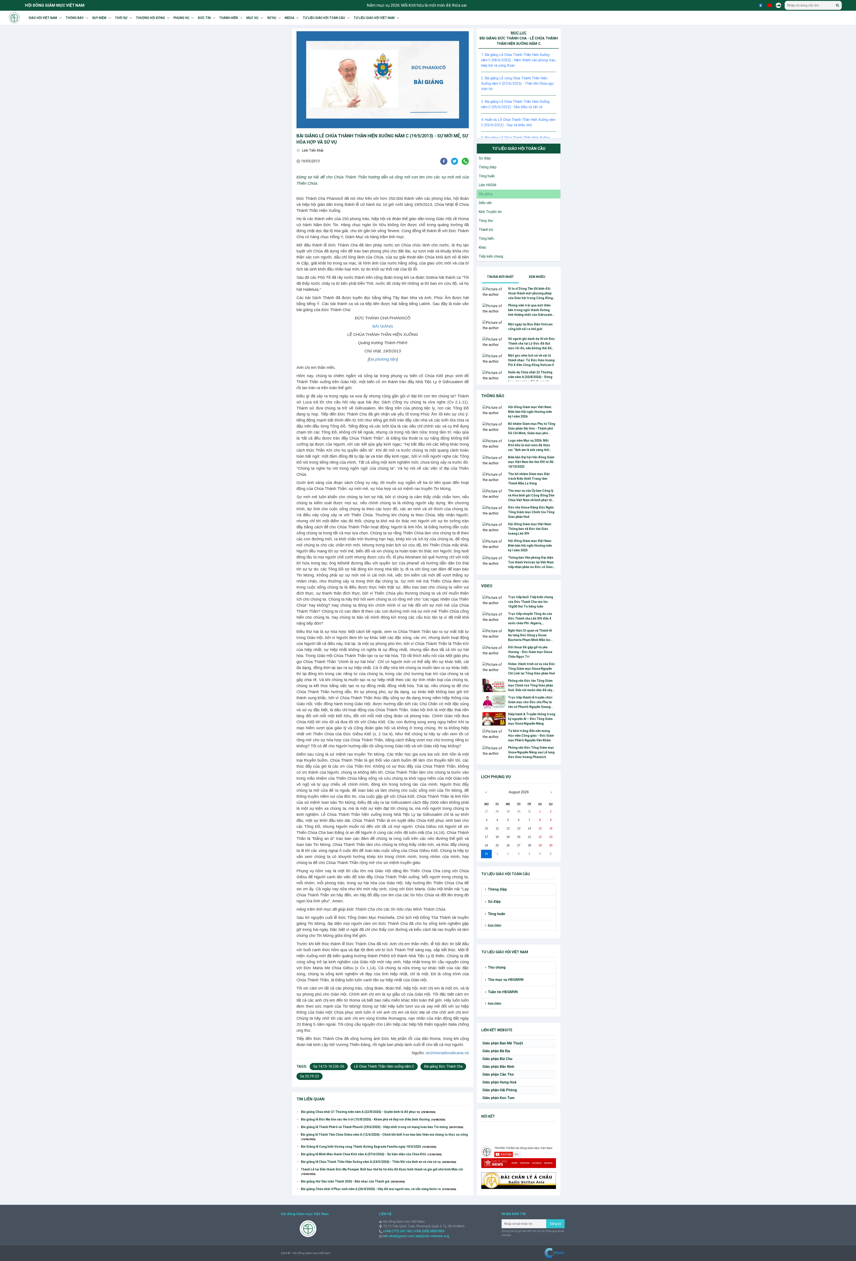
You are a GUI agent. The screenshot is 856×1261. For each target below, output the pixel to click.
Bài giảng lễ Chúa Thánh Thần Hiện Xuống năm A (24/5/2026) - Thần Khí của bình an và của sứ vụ (378, 1162)
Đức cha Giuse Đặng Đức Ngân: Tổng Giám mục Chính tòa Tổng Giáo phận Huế (531, 512)
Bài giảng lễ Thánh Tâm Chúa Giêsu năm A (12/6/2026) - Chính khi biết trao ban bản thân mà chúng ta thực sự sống (384, 1137)
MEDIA (289, 18)
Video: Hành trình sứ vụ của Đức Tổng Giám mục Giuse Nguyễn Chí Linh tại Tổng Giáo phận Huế (531, 668)
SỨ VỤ (271, 18)
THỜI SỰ (121, 18)
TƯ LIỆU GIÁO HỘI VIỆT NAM (374, 18)
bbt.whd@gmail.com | (399, 1236)
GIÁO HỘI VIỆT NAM (43, 18)
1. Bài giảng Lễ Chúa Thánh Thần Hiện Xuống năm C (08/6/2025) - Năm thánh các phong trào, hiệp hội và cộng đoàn (518, 60)
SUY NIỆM (99, 18)
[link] (484, 158)
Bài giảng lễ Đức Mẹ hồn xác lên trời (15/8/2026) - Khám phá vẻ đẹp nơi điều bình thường (373, 1119)
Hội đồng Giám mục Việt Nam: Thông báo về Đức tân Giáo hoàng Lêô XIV (530, 528)
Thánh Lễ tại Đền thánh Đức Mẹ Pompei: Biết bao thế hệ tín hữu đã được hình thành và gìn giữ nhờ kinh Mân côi (382, 1172)
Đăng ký (555, 1224)
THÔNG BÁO (75, 18)
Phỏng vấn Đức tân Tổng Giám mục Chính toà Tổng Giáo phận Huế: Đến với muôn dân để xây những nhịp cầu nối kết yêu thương (530, 686)
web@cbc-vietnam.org (432, 1236)
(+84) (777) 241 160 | (398, 1231)
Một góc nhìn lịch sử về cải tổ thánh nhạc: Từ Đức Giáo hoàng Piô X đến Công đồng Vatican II (531, 360)
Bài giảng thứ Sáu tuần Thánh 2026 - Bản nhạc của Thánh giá (353, 1181)
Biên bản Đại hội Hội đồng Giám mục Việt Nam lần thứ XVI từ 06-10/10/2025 (531, 461)
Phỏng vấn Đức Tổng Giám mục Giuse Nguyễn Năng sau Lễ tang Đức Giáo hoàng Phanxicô (531, 752)
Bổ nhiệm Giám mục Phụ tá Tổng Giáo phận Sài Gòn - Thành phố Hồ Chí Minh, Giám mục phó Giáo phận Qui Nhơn (531, 429)
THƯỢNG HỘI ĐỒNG (150, 18)
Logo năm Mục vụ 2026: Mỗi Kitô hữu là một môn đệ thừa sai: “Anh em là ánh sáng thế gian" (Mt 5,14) (529, 445)
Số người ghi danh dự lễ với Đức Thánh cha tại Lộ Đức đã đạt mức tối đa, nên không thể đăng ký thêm (531, 344)
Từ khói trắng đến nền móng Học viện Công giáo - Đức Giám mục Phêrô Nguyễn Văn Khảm (531, 735)
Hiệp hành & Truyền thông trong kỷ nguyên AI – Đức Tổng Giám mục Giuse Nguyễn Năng (531, 718)
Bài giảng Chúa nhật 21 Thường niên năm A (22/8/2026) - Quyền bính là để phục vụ (368, 1112)
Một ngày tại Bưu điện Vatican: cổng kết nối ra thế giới (530, 326)
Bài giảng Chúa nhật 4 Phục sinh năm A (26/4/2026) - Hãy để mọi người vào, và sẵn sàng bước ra (378, 1189)
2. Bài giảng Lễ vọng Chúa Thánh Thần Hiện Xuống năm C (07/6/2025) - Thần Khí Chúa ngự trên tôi (517, 83)
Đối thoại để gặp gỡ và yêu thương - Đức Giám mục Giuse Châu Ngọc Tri (530, 651)
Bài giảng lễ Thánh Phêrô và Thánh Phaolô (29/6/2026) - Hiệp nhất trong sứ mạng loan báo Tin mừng (382, 1127)
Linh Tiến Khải (312, 150)
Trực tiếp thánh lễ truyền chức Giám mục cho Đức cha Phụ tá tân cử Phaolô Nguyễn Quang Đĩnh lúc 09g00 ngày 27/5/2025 (530, 702)
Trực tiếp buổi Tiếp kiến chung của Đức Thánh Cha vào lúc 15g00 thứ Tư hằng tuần (530, 601)
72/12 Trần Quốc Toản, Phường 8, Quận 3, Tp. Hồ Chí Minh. (424, 1226)
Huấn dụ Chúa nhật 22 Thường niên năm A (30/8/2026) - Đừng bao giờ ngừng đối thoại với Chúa (530, 377)
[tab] (500, 276)
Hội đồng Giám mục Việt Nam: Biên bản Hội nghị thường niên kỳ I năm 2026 (530, 411)
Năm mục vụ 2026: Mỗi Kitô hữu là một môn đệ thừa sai (417, 5)
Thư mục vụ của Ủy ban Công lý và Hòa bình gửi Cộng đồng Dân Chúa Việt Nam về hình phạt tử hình (531, 495)
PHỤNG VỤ (181, 18)
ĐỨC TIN (204, 18)
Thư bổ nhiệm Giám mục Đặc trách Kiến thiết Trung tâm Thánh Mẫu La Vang (529, 478)
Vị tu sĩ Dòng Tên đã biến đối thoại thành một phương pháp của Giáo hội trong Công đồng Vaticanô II (530, 293)
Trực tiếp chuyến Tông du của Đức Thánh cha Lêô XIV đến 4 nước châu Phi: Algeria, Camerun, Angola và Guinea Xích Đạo (530, 619)
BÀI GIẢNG (382, 326)
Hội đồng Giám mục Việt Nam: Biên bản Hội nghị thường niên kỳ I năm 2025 (530, 545)
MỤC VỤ (252, 18)
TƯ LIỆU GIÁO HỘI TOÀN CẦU (324, 18)
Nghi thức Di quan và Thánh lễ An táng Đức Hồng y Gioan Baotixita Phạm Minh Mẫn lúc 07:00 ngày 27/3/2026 (530, 635)
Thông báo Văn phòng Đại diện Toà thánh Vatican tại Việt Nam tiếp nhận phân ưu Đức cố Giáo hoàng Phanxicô (531, 562)
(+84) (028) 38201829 (428, 1231)
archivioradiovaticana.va (447, 1053)
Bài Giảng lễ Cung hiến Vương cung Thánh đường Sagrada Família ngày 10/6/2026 (368, 1146)
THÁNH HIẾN (228, 18)
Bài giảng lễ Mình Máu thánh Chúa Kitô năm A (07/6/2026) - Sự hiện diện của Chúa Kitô (371, 1154)
